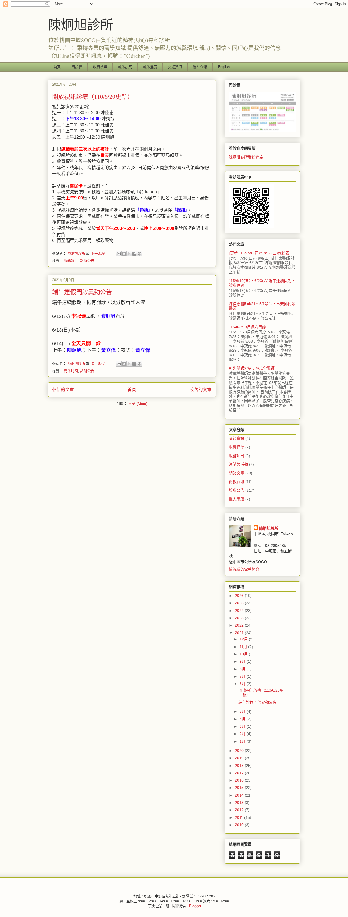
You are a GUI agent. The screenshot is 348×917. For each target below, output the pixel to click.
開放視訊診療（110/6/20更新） (92, 96)
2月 (243, 734)
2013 (240, 802)
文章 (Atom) (137, 404)
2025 (240, 603)
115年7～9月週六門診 (247, 327)
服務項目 (71, 261)
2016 (240, 780)
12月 (244, 639)
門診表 (77, 67)
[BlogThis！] (124, 253)
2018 (240, 765)
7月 (243, 676)
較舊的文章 (201, 389)
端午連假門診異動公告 (82, 292)
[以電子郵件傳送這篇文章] (119, 253)
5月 (243, 711)
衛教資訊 (236, 481)
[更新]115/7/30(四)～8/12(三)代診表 (259, 253)
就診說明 (125, 67)
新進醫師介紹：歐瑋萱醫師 (252, 368)
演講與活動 (238, 464)
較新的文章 (63, 389)
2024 (240, 610)
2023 (240, 618)
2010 (240, 825)
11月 (244, 647)
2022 (240, 625)
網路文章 (236, 473)
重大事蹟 (236, 499)
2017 (240, 773)
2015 (240, 787)
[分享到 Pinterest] (139, 253)
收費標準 (100, 67)
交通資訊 (175, 67)
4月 (243, 719)
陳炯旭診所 (80, 24)
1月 (243, 741)
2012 (240, 810)
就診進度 (150, 67)
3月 (243, 726)
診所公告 (87, 261)
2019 (240, 758)
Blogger (195, 906)
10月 (244, 654)
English (224, 67)
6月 (243, 683)
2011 (239, 817)
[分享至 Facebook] (134, 253)
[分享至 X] (129, 253)
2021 (240, 633)
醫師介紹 (200, 67)
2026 (240, 595)
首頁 (57, 67)
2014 (240, 795)
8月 (243, 669)
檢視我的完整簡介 (244, 569)
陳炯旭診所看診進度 (246, 157)
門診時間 (71, 371)
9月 (243, 661)
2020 (240, 750)
